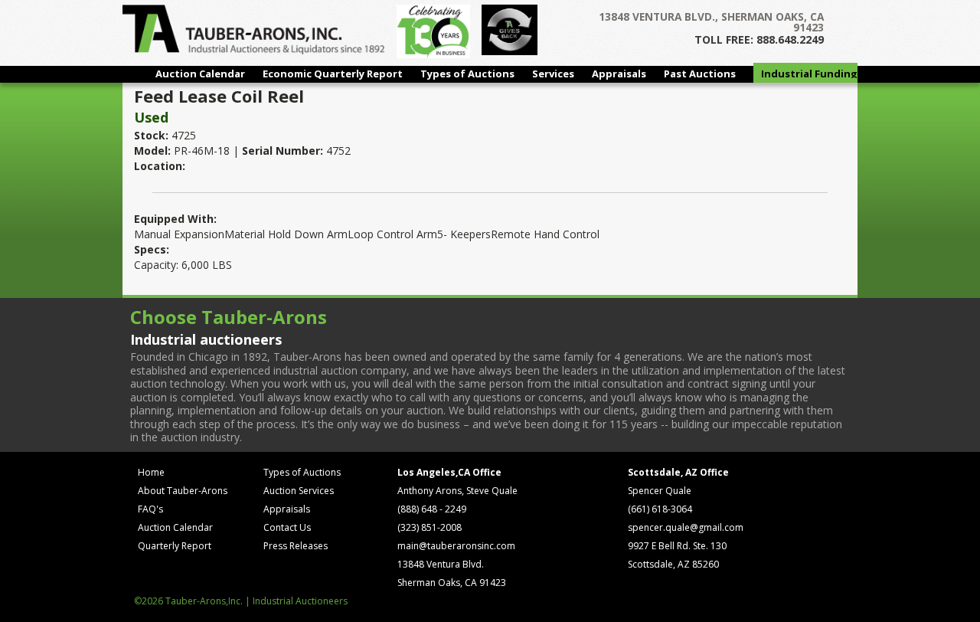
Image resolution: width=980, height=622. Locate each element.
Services (553, 73)
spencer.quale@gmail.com (685, 527)
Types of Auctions (467, 73)
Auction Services (298, 490)
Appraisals (619, 73)
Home (151, 472)
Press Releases (295, 545)
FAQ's (150, 509)
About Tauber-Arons (182, 490)
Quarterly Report (174, 545)
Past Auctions (700, 73)
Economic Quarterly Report (333, 73)
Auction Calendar (200, 73)
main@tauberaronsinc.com (456, 545)
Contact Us (287, 527)
